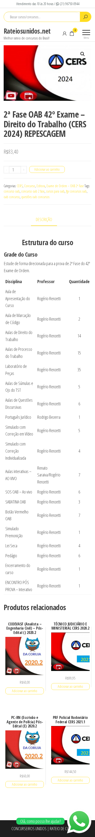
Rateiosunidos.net (27, 31)
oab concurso (12, 197)
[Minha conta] (64, 33)
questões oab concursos (35, 197)
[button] (82, 54)
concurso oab (12, 191)
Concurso (29, 186)
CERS (20, 186)
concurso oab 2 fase (33, 191)
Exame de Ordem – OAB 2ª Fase (65, 186)
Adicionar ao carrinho (47, 169)
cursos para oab (55, 191)
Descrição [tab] (44, 219)
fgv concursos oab (76, 191)
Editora (41, 186)
